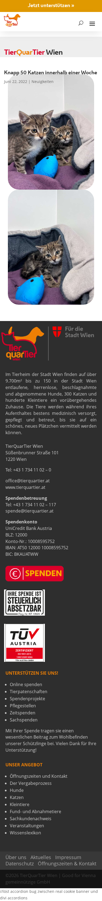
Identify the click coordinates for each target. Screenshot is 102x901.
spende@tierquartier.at (29, 511)
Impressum (68, 857)
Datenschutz (19, 863)
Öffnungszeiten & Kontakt (67, 863)
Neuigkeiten (43, 81)
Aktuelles (40, 857)
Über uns (15, 857)
